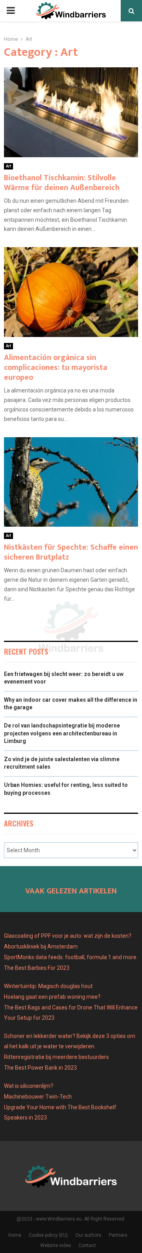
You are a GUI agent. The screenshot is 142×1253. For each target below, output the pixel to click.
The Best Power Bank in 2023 (40, 1067)
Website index (55, 1245)
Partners (118, 1235)
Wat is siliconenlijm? (28, 1086)
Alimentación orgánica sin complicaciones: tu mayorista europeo (55, 367)
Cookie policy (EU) (48, 1235)
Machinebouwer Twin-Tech (38, 1096)
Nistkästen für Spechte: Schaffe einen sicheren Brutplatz (71, 552)
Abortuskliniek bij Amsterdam (41, 946)
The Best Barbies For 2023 (36, 968)
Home (14, 1235)
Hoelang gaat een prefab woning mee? (52, 997)
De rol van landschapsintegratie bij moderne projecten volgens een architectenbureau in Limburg (62, 733)
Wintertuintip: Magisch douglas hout (48, 986)
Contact (87, 1245)
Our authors (88, 1235)
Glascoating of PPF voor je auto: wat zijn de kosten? (67, 936)
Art (8, 166)
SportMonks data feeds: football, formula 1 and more (70, 957)
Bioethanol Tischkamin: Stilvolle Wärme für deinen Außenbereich (62, 182)
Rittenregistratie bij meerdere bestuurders (56, 1057)
